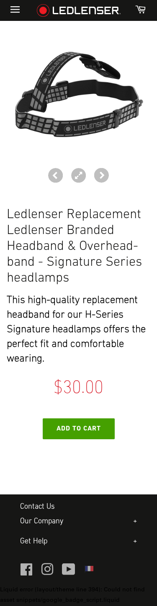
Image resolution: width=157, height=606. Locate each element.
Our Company (41, 521)
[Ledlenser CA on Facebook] (26, 573)
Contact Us (37, 506)
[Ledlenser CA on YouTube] (68, 573)
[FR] (89, 571)
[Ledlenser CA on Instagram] (47, 573)
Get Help (33, 541)
